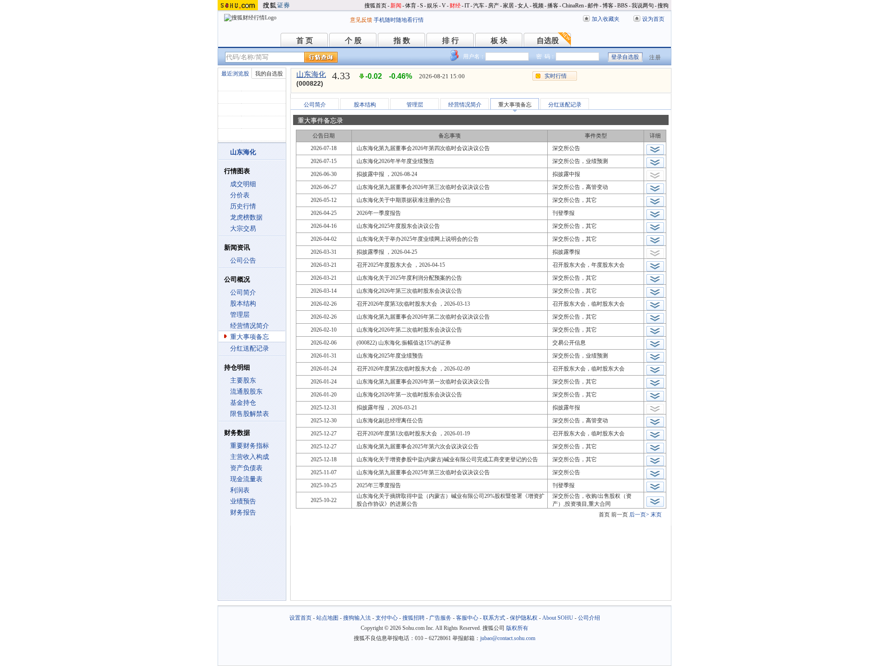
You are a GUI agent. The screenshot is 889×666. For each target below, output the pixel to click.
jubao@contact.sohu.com (507, 638)
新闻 (395, 5)
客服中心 (467, 618)
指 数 (402, 40)
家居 (508, 5)
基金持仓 (243, 402)
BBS (622, 5)
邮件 (593, 5)
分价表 (240, 195)
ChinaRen (573, 5)
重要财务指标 (249, 445)
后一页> (639, 514)
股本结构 (243, 303)
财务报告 (243, 512)
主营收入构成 (249, 456)
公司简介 (243, 292)
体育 (410, 5)
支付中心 (387, 618)
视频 (538, 5)
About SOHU (557, 618)
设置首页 (300, 618)
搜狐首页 (375, 5)
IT (467, 5)
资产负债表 (246, 468)
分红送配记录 (249, 348)
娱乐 (432, 5)
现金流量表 (246, 479)
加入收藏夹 (606, 19)
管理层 (240, 314)
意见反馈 (361, 20)
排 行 (450, 40)
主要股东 (243, 380)
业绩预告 (243, 501)
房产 (493, 5)
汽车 (478, 5)
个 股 (353, 40)
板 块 (499, 40)
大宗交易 (243, 228)
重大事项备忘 (249, 336)
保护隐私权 (524, 618)
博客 (608, 5)
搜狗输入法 (357, 618)
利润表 (240, 490)
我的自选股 (269, 73)
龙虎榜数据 (246, 217)
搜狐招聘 (413, 618)
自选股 (548, 40)
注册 (655, 57)
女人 (523, 5)
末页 (656, 514)
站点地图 (327, 618)
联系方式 (494, 618)
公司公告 (243, 260)
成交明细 (243, 184)
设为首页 (653, 19)
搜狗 (663, 5)
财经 (455, 5)
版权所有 (517, 628)
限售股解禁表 (249, 413)
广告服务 (440, 618)
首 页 (304, 40)
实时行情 (556, 76)
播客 (552, 5)
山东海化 (311, 74)
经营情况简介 (249, 325)
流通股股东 (246, 391)
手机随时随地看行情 (399, 20)
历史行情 (243, 206)
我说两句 (643, 5)
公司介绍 (589, 618)
